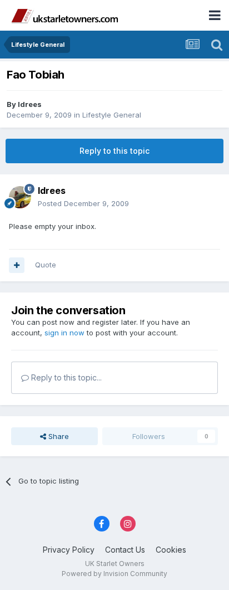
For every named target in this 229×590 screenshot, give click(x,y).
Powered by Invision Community (114, 573)
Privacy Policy (68, 549)
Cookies (171, 549)
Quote (45, 264)
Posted (83, 203)
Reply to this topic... (65, 377)
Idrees (30, 104)
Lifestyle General (111, 114)
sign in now (64, 332)
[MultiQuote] (16, 265)
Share (57, 436)
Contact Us (125, 549)
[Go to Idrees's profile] (20, 197)
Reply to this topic (114, 150)
